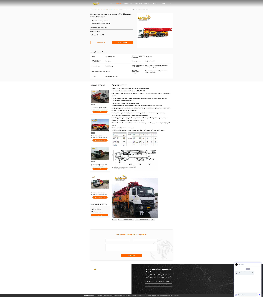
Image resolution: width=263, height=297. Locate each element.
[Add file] (236, 294)
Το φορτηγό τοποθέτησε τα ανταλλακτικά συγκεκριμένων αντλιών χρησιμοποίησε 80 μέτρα (99, 137)
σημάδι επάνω (169, 285)
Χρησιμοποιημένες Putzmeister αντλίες (109, 9)
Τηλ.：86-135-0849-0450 (98, 272)
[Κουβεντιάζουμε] (96, 289)
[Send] (259, 294)
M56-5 (153, 219)
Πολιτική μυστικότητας (89, 295)
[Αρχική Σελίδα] (96, 3)
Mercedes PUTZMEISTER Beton (143, 219)
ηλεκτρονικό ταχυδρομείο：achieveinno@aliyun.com (103, 275)
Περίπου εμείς (128, 3)
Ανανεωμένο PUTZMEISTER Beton (126, 219)
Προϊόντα (118, 3)
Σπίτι (111, 3)
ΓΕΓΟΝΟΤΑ (155, 3)
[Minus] (259, 264)
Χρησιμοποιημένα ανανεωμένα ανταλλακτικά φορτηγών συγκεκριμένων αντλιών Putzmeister (99, 194)
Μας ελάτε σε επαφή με (142, 3)
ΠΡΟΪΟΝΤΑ (97, 9)
